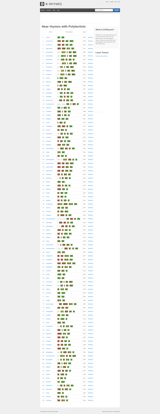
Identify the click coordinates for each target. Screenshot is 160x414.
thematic (48, 396)
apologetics (49, 93)
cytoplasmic (49, 263)
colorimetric (49, 281)
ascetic (48, 378)
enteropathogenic (50, 218)
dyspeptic (48, 118)
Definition (90, 37)
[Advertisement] (72, 19)
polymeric (48, 107)
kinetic (47, 196)
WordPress (117, 411)
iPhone (107, 1)
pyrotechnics (49, 41)
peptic (47, 278)
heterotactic (49, 385)
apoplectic (48, 233)
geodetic (48, 200)
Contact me (49, 411)
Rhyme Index (55, 411)
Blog (119, 1)
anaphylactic (49, 326)
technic (48, 37)
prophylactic (49, 267)
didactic (48, 289)
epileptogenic (49, 226)
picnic (47, 296)
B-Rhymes (52, 4)
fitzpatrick (48, 144)
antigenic (48, 89)
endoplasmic (49, 255)
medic (47, 393)
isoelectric (48, 74)
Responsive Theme (106, 411)
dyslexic (48, 307)
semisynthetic (49, 244)
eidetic (48, 156)
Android (111, 1)
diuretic (48, 370)
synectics (48, 211)
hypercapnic (49, 48)
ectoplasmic (49, 259)
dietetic (48, 185)
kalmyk (48, 252)
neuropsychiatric (50, 248)
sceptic (48, 274)
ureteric (48, 330)
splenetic (48, 189)
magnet (48, 300)
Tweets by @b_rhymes (102, 56)
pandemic (48, 137)
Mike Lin (44, 411)
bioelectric (48, 70)
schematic (48, 400)
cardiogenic (49, 126)
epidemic (48, 367)
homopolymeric (50, 104)
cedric (47, 241)
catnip (47, 152)
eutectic (48, 207)
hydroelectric (49, 56)
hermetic (48, 348)
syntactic (48, 315)
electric (48, 85)
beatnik (48, 181)
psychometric (49, 167)
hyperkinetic (49, 59)
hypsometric (49, 170)
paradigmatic (49, 352)
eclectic (48, 78)
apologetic (49, 96)
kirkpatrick (48, 333)
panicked (48, 381)
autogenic (48, 215)
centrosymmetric (50, 355)
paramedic (49, 389)
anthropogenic (50, 148)
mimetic (48, 130)
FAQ (115, 1)
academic (48, 141)
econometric (49, 100)
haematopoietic (50, 159)
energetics (49, 344)
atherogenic (49, 133)
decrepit (48, 319)
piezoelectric (49, 63)
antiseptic (48, 174)
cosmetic (48, 337)
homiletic (48, 115)
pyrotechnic (49, 44)
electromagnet (50, 304)
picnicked (48, 293)
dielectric (48, 81)
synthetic (48, 270)
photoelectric (49, 52)
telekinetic (48, 178)
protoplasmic (49, 204)
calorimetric (49, 285)
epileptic (48, 237)
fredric (47, 322)
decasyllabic (49, 359)
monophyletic (49, 311)
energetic (48, 341)
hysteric (48, 374)
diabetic (48, 230)
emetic (48, 122)
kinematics (49, 363)
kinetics (48, 193)
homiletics (48, 111)
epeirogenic (49, 222)
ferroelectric (49, 67)
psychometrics (50, 163)
